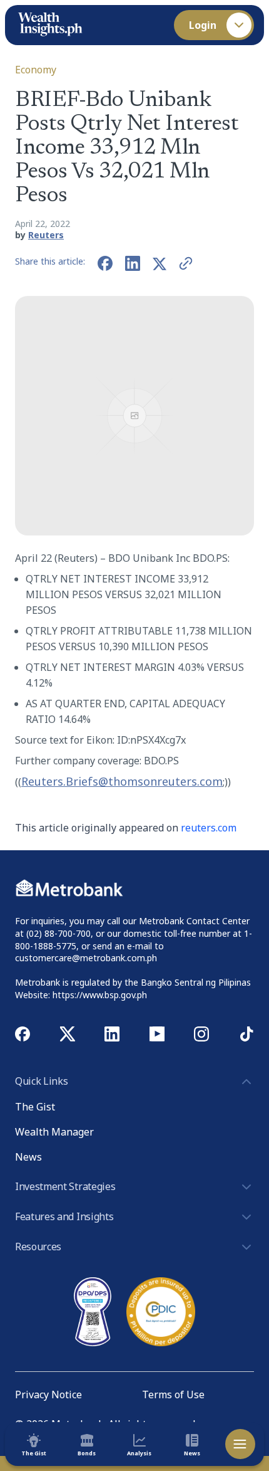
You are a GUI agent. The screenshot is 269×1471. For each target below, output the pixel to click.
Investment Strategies (65, 1186)
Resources (38, 1246)
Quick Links (41, 1081)
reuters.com (208, 828)
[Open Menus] (240, 1444)
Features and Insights (64, 1216)
